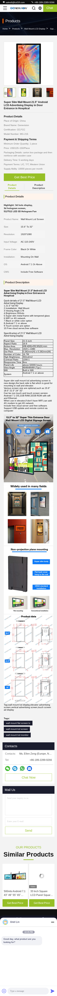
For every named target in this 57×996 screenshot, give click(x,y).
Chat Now (28, 777)
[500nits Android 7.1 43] (15, 876)
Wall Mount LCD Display (34, 29)
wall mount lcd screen (17, 729)
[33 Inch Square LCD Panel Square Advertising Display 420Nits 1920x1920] (41, 876)
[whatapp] (22, 768)
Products (16, 29)
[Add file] (4, 991)
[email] (29, 768)
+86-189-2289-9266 (44, 2)
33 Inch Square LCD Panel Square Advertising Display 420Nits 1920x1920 (41, 893)
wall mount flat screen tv (18, 723)
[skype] (15, 768)
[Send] (52, 991)
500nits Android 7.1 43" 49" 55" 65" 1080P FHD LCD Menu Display (14, 893)
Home (5, 29)
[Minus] (52, 922)
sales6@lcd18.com (15, 2)
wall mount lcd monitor (17, 735)
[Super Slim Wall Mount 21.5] (29, 64)
